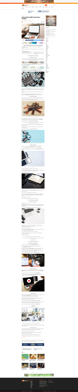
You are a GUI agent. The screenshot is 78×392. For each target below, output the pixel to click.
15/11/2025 (31, 359)
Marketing (23, 6)
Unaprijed (32, 381)
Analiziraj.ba (24, 335)
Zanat (46, 68)
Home (22, 13)
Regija (46, 56)
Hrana (46, 48)
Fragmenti (32, 382)
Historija (47, 47)
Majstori (31, 385)
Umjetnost (47, 63)
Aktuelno (24, 13)
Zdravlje (47, 70)
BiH (46, 40)
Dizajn (46, 42)
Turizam (47, 62)
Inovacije (47, 49)
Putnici (46, 55)
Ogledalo (47, 54)
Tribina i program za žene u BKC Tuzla (43, 382)
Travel (46, 61)
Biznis (46, 41)
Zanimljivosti (47, 69)
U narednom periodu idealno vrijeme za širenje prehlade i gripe (33, 358)
